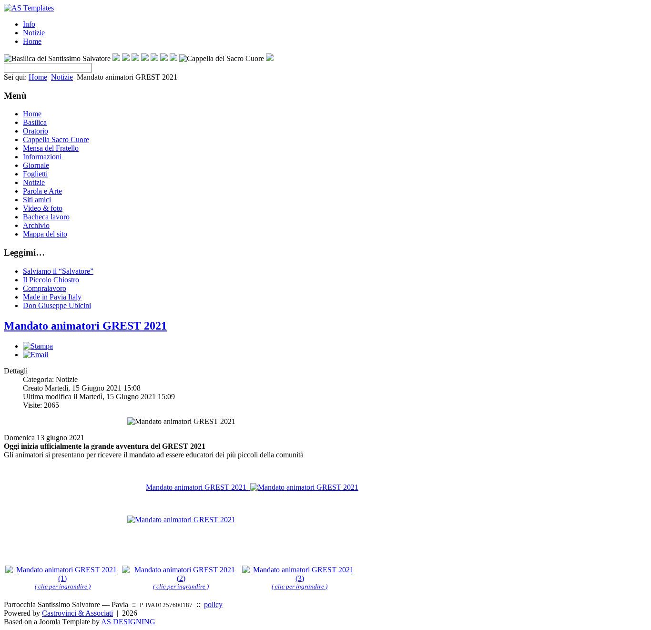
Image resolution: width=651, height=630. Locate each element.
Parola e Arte (42, 191)
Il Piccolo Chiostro (51, 280)
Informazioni (42, 157)
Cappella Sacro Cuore (56, 139)
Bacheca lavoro (46, 217)
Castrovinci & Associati (77, 613)
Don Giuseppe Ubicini (57, 305)
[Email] (35, 355)
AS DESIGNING (128, 622)
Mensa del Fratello (51, 148)
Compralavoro (44, 288)
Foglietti (35, 174)
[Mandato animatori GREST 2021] (181, 520)
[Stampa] (38, 346)
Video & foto (42, 208)
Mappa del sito (45, 234)
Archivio (36, 225)
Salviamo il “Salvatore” (58, 271)
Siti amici (37, 200)
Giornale (36, 165)
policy (213, 604)
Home (32, 41)
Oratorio (35, 131)
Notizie (34, 33)
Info (29, 24)
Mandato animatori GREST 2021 (85, 326)
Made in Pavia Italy (52, 297)
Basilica (35, 122)
